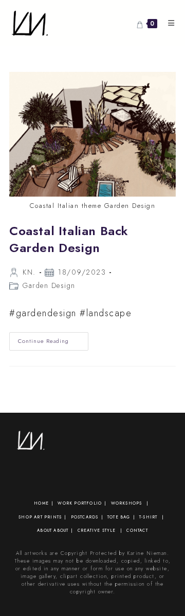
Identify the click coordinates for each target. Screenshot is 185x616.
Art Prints (48, 517)
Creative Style (97, 530)
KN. (29, 272)
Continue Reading (53, 343)
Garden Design (49, 285)
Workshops (126, 503)
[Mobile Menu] (167, 23)
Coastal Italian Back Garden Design (68, 239)
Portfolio (88, 503)
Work (65, 503)
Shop (25, 517)
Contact (136, 530)
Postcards (85, 517)
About (44, 530)
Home (41, 503)
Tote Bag (119, 517)
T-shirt (148, 517)
